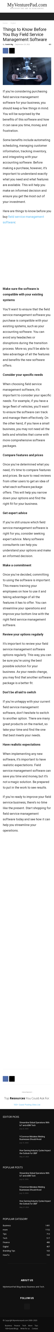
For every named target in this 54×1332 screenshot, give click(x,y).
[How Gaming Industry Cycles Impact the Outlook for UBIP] (10, 1154)
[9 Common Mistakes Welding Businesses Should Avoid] (10, 1140)
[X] (12, 51)
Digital (13, 23)
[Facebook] (5, 51)
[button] (50, 16)
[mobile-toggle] (4, 16)
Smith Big (9, 44)
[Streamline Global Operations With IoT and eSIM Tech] (10, 1126)
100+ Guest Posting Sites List (27, 1104)
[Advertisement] (27, 257)
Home (5, 23)
